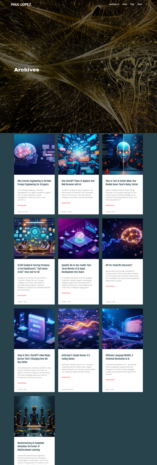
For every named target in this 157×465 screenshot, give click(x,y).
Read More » (22, 205)
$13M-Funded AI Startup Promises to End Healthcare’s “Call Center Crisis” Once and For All (34, 268)
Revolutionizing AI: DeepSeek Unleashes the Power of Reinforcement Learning (31, 446)
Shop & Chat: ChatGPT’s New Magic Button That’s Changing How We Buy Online (34, 359)
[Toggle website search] (146, 4)
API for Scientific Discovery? (119, 265)
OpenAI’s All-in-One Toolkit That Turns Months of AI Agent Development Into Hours (76, 268)
